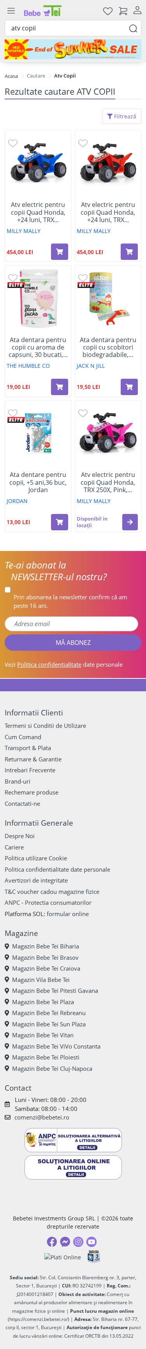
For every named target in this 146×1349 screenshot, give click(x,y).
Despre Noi (20, 836)
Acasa (11, 75)
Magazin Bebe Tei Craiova (46, 968)
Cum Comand (23, 737)
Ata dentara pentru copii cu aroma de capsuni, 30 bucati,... (38, 347)
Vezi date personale (64, 664)
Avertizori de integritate (36, 880)
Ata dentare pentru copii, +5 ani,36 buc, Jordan (38, 482)
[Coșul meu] (123, 10)
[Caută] (133, 28)
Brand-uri (17, 781)
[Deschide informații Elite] (16, 284)
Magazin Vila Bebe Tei (41, 979)
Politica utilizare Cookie (36, 858)
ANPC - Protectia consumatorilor (48, 902)
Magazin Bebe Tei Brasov (45, 957)
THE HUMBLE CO (28, 365)
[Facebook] (52, 1242)
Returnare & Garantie (33, 759)
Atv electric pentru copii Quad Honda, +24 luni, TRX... (38, 212)
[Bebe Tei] (42, 10)
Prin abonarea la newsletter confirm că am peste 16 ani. (70, 601)
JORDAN (17, 501)
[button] (130, 522)
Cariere (14, 847)
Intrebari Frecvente (30, 770)
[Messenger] (65, 1242)
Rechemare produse (31, 792)
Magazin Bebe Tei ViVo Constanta (56, 1046)
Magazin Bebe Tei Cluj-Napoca (52, 1068)
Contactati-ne (22, 803)
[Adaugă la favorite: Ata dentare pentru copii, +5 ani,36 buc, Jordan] (13, 412)
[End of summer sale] (73, 49)
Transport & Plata (28, 748)
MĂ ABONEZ (73, 642)
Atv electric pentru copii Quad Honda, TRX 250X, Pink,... (108, 482)
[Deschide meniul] (11, 11)
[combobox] (73, 28)
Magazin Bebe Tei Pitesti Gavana (55, 990)
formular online (68, 914)
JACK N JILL (91, 365)
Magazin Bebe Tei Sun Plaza (49, 1024)
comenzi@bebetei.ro (41, 1117)
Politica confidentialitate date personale (57, 869)
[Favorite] (108, 10)
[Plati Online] (62, 1256)
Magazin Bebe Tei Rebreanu (49, 1013)
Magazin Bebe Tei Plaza (43, 1002)
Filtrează (124, 116)
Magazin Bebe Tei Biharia (45, 946)
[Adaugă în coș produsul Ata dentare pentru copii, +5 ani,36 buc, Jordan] (59, 522)
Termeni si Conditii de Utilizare (45, 725)
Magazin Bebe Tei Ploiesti (45, 1057)
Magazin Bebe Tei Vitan (43, 1035)
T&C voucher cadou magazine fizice (52, 891)
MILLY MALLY (23, 231)
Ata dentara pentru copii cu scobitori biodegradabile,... (108, 347)
